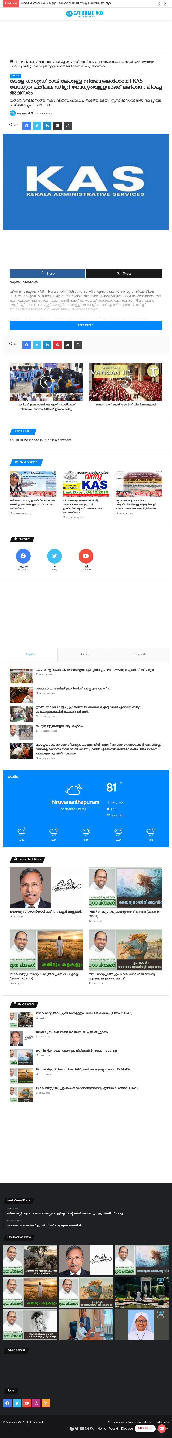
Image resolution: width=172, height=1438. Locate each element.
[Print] (68, 126)
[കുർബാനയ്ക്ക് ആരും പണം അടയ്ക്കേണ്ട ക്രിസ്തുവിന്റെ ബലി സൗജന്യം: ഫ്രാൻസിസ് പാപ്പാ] (21, 676)
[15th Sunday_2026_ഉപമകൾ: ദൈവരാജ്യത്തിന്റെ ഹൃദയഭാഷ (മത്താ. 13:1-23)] (125, 950)
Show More (85, 326)
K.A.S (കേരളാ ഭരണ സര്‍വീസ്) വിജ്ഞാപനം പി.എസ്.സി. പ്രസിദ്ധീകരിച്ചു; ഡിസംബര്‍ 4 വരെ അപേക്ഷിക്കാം (82, 507)
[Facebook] (26, 126)
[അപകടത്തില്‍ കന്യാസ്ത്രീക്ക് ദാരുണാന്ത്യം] (142, 1324)
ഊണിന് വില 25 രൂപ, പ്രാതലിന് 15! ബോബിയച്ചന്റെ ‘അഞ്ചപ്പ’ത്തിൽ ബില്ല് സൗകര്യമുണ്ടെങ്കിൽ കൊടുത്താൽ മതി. (88, 710)
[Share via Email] (57, 126)
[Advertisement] (86, 36)
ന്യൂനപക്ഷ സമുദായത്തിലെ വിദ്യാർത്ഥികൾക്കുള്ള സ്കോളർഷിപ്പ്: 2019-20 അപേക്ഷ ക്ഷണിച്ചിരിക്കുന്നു (136, 505)
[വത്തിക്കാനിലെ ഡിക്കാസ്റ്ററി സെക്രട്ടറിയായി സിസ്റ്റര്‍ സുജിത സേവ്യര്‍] (86, 1324)
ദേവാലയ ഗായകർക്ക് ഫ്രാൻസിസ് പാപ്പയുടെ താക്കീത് (73, 689)
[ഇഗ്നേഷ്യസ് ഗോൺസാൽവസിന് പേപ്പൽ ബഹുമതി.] (46, 887)
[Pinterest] (57, 345)
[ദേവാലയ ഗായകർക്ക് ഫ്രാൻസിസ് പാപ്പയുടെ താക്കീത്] (21, 695)
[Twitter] (37, 126)
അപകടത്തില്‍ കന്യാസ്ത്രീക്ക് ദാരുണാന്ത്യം (47, 3)
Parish (140, 1429)
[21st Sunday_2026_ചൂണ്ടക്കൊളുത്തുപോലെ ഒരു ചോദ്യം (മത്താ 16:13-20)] (21, 1020)
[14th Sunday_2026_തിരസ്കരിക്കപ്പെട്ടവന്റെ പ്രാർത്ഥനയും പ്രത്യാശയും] (30, 1324)
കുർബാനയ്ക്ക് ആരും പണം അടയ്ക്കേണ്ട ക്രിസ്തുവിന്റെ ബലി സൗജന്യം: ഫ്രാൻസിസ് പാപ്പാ (95, 670)
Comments (140, 655)
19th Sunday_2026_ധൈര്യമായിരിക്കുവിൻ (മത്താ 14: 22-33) (124, 914)
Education (45, 62)
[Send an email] (32, 114)
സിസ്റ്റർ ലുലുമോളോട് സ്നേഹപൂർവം (59, 726)
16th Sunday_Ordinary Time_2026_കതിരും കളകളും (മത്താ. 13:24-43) (44, 977)
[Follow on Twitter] (29, 114)
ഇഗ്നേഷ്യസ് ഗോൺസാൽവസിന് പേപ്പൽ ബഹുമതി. (45, 912)
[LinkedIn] (47, 126)
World (113, 1429)
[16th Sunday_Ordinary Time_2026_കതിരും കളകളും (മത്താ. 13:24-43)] (46, 950)
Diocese (127, 1429)
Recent (84, 655)
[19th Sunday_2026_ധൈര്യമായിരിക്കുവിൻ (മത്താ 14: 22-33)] (125, 887)
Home (18, 62)
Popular (30, 655)
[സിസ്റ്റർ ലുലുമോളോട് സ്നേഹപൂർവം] (21, 732)
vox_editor (22, 114)
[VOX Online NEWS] (86, 14)
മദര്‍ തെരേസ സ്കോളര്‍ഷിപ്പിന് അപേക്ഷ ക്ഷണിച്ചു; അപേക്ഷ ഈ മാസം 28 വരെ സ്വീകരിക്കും (32, 505)
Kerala (30, 62)
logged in (35, 441)
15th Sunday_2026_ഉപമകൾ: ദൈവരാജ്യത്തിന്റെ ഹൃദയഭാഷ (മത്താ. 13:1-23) (122, 977)
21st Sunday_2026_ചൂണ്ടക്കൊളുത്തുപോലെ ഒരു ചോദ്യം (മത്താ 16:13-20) (84, 1014)
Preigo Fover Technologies (155, 1423)
